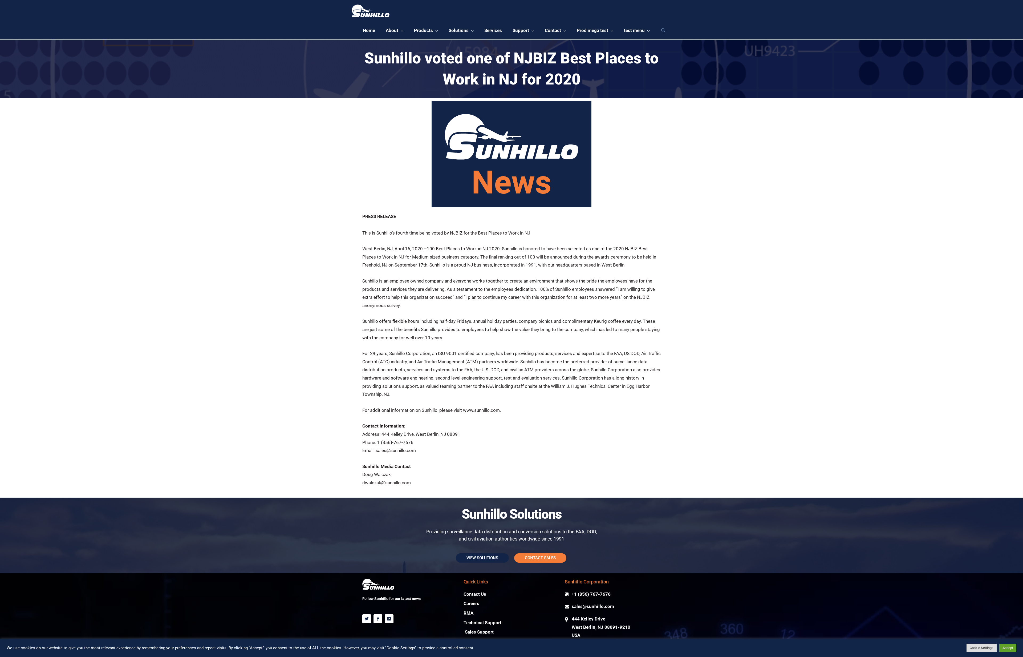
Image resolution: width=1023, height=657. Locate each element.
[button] (394, 30)
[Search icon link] (663, 30)
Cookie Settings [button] (981, 648)
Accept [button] (1007, 648)
